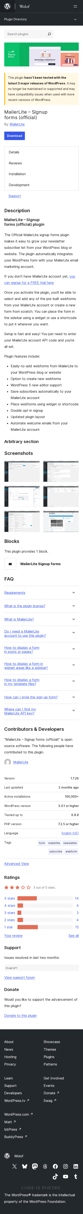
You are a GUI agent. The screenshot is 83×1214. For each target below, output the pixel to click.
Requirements (14, 593)
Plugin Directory (15, 19)
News (8, 1049)
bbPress (12, 1129)
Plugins (49, 1057)
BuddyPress (15, 1137)
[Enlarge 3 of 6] (34, 491)
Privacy (10, 1064)
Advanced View (16, 864)
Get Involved (54, 1078)
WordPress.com (18, 1114)
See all (74, 935)
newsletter (70, 843)
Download (14, 136)
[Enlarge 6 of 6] (73, 516)
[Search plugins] (49, 34)
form (42, 843)
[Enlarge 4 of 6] (73, 491)
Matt (10, 1122)
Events (49, 1085)
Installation (17, 174)
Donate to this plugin (20, 1015)
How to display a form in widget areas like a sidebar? (26, 666)
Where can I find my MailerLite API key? (20, 711)
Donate (52, 1093)
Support (15, 196)
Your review (13, 935)
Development (19, 185)
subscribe (55, 851)
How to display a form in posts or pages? (21, 650)
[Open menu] (76, 6)
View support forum (19, 977)
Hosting (10, 1057)
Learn (8, 1078)
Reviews (15, 163)
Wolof (18, 1156)
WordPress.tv (17, 1100)
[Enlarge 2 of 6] (73, 466)
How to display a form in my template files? (21, 682)
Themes (50, 1049)
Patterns (50, 1064)
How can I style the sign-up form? (31, 697)
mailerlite (54, 843)
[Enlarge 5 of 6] (34, 516)
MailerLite (17, 124)
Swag (50, 1100)
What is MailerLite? (19, 619)
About (9, 1042)
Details (14, 152)
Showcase (52, 1042)
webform (71, 851)
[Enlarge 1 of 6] (34, 466)
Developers (13, 1093)
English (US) (70, 833)
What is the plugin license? (24, 606)
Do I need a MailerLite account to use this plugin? (25, 633)
